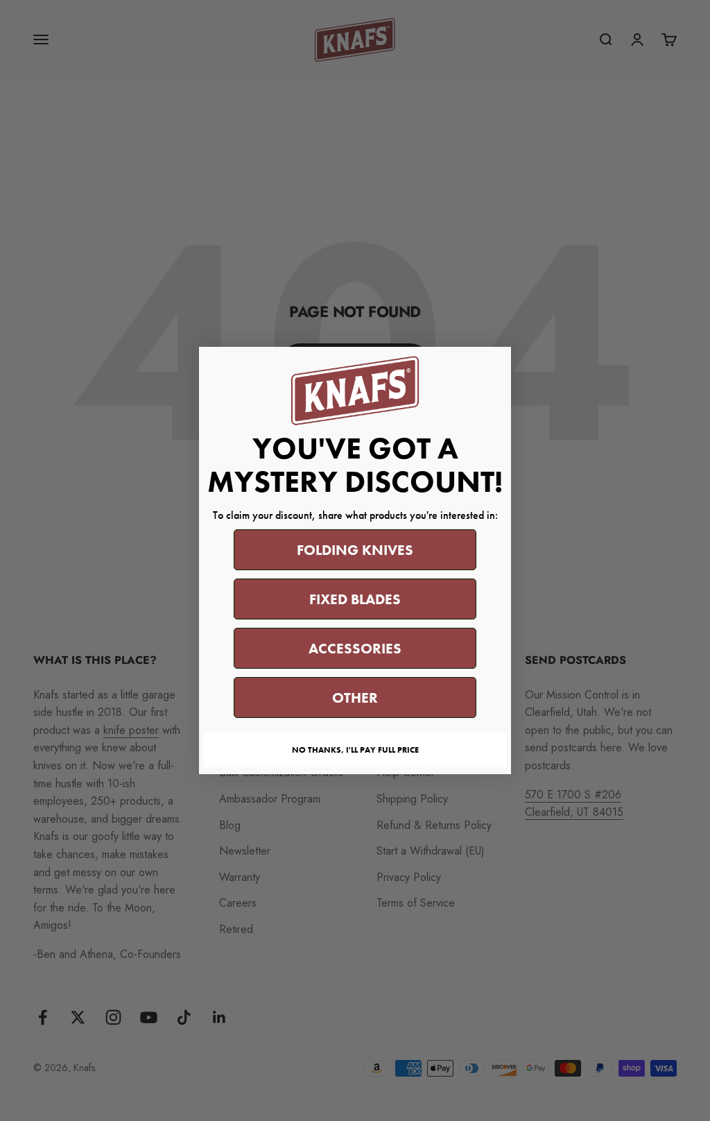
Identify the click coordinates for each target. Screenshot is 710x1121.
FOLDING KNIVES (355, 549)
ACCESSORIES (355, 648)
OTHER (355, 697)
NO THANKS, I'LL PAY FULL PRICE (355, 749)
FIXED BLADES (355, 599)
